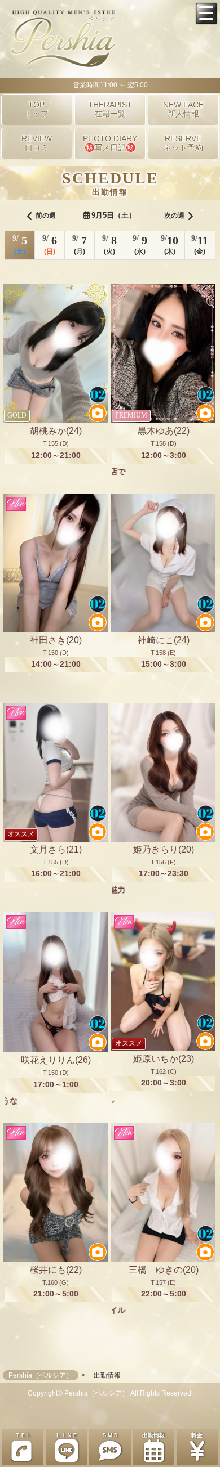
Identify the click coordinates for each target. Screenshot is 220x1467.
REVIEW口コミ (36, 143)
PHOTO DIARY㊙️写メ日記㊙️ (110, 143)
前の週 (46, 215)
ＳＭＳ (110, 1435)
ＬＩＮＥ (66, 1435)
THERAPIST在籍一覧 (110, 109)
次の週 (174, 215)
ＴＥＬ (23, 1435)
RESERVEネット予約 (183, 143)
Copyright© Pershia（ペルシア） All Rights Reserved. (110, 1393)
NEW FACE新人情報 (183, 109)
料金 (197, 1435)
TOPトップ (37, 109)
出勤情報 (153, 1435)
